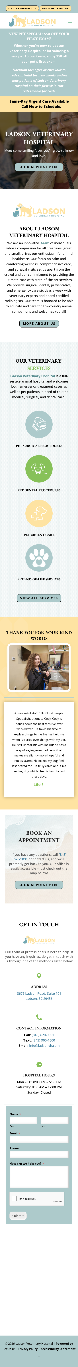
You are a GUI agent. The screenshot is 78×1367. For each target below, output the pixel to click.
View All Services (39, 598)
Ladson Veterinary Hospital (32, 376)
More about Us (39, 323)
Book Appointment (39, 167)
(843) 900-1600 (44, 1040)
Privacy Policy (28, 1349)
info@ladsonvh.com (44, 1045)
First (12, 1126)
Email (15, 1133)
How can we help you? (27, 1163)
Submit (18, 1216)
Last (43, 1126)
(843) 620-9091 (43, 1035)
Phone (14, 1148)
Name (15, 1114)
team (45, 243)
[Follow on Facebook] (39, 1357)
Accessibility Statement (58, 1349)
